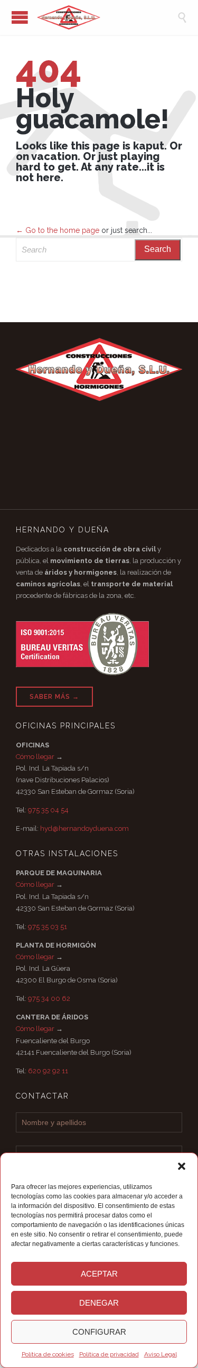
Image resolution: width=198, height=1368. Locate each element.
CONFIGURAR (99, 1331)
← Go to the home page (57, 230)
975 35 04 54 (48, 810)
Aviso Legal (160, 1354)
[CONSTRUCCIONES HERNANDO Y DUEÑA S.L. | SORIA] (107, 17)
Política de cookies (48, 1354)
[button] (181, 1166)
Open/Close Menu (20, 17)
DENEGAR (99, 1302)
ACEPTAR (99, 1273)
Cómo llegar (35, 757)
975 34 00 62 (49, 998)
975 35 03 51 (47, 927)
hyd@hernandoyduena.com (84, 828)
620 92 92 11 (48, 1071)
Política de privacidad (109, 1354)
